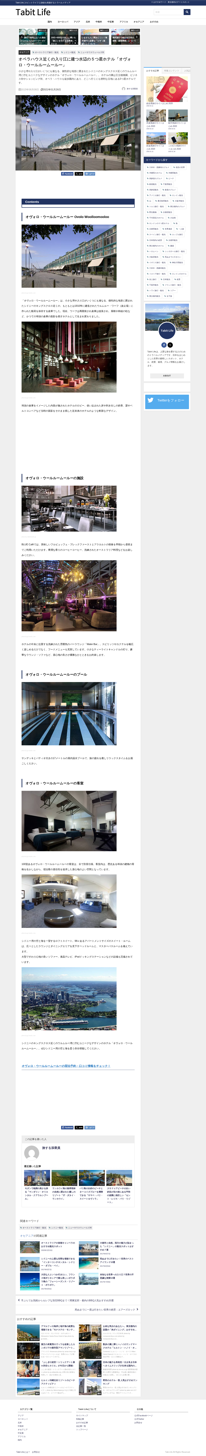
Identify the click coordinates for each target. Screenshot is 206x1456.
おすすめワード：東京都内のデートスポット (171, 2)
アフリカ (124, 22)
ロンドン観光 (177, 195)
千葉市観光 (153, 285)
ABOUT (167, 376)
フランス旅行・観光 (173, 285)
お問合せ (138, 1423)
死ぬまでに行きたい (173, 257)
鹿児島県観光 (163, 201)
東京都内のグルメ (177, 206)
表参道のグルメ (155, 178)
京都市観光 (172, 240)
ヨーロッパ (63, 22)
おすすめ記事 (82, 1423)
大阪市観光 (179, 201)
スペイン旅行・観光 (157, 234)
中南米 (99, 22)
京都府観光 (167, 212)
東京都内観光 (154, 296)
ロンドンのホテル (179, 274)
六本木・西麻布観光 (157, 268)
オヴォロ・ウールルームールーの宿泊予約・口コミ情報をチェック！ (66, 1066)
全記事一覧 (81, 1426)
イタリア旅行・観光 (157, 274)
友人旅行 (153, 279)
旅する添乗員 (132, 89)
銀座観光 (153, 184)
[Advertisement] (78, 187)
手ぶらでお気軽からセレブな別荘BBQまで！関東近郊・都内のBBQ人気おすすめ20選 (67, 1300)
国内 (50, 22)
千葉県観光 (167, 184)
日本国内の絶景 (155, 240)
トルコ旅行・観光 (156, 206)
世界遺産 (168, 229)
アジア (77, 22)
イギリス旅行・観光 (157, 262)
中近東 (111, 22)
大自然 (173, 218)
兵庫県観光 (153, 229)
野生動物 (153, 212)
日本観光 (166, 279)
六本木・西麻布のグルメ (159, 167)
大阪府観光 (153, 257)
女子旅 (169, 296)
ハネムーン (153, 251)
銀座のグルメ (170, 190)
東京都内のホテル (156, 246)
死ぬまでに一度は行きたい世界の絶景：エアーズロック (105, 1309)
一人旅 (181, 229)
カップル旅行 (177, 234)
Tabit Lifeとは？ (23, 1452)
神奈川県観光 (177, 262)
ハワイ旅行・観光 (156, 290)
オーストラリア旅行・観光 (47, 52)
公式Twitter (139, 1419)
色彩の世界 (180, 167)
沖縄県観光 (172, 173)
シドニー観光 (69, 52)
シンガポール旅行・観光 (175, 251)
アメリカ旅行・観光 (157, 195)
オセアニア (139, 22)
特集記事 (80, 1419)
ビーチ (171, 178)
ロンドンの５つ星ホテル (159, 223)
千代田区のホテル (156, 218)
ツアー (173, 290)
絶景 (178, 279)
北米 (88, 22)
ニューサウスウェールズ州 (92, 52)
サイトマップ (82, 1416)
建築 (172, 246)
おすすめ (154, 22)
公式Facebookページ (143, 1416)
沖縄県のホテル (155, 173)
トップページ (82, 1430)
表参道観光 (153, 190)
